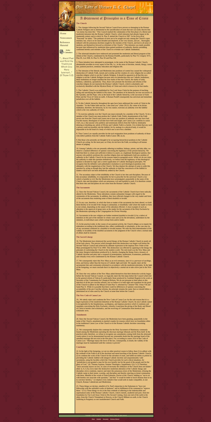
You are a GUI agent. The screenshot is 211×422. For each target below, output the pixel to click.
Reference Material (114, 419)
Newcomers (105, 419)
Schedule (99, 419)
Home (93, 419)
